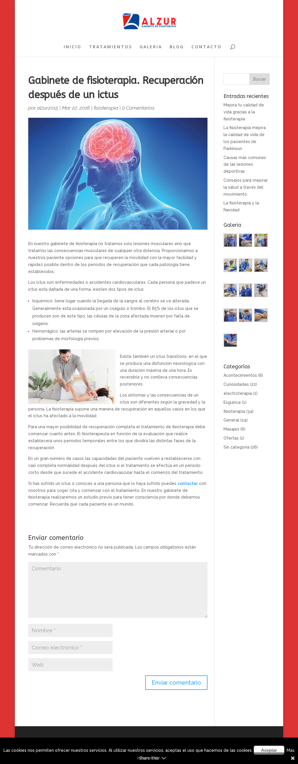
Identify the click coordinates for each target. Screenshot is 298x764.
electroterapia (238, 393)
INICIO (72, 47)
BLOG (177, 47)
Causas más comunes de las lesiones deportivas (245, 164)
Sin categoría (236, 447)
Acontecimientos (240, 375)
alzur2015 (47, 108)
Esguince (232, 402)
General (231, 420)
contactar (188, 483)
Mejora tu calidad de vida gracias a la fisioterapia (244, 112)
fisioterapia (106, 108)
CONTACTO (206, 47)
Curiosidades (236, 384)
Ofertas (231, 438)
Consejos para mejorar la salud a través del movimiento (246, 187)
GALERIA (151, 47)
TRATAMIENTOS (110, 47)
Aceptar (269, 750)
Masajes (231, 429)
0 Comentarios (138, 108)
